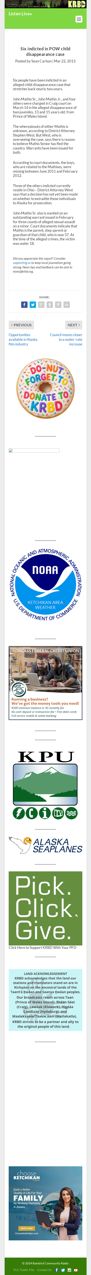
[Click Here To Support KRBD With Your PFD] (45, 908)
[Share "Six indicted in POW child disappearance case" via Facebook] (24, 304)
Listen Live (19, 13)
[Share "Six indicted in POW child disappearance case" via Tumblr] (50, 304)
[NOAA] (45, 584)
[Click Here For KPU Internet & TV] (45, 784)
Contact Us (44, 1270)
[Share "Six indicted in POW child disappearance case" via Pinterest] (58, 304)
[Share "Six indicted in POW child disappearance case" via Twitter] (33, 304)
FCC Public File (24, 1270)
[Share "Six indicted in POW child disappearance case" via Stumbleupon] (66, 304)
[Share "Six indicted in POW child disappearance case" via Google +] (41, 304)
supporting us (22, 263)
